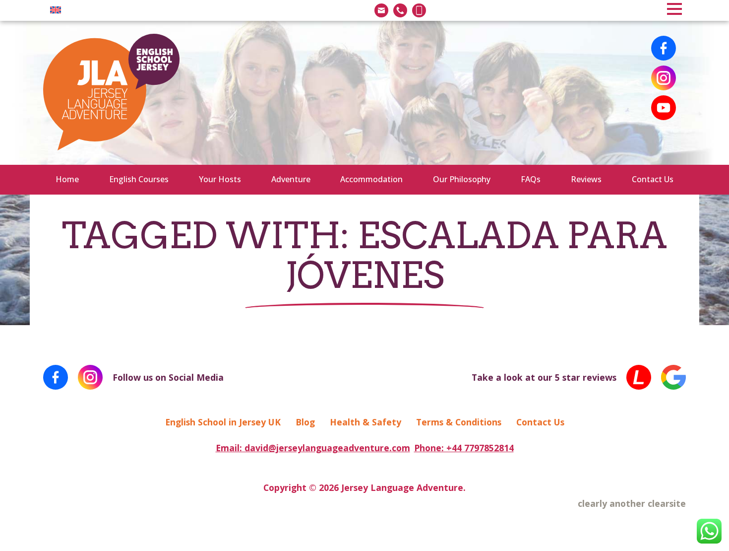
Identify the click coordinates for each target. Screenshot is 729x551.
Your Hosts (220, 179)
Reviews (586, 179)
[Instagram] (663, 78)
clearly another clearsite (632, 503)
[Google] (673, 377)
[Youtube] (663, 107)
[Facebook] (663, 48)
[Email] (381, 10)
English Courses (139, 179)
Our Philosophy (461, 179)
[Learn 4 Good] (638, 377)
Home (67, 179)
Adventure (290, 179)
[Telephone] (400, 10)
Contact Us (652, 179)
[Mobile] (419, 10)
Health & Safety (365, 422)
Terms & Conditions (458, 422)
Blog (305, 422)
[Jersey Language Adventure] (111, 93)
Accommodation (371, 179)
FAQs (531, 179)
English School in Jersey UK (223, 422)
